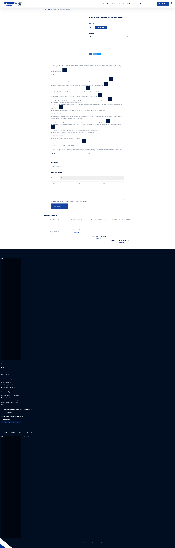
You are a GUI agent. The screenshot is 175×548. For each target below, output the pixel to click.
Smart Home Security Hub (121, 46)
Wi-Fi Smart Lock (53, 231)
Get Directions (6, 419)
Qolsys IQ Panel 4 (124, 43)
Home (45, 9)
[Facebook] (90, 54)
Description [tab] (54, 61)
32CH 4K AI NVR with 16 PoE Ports (122, 240)
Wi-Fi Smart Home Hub (115, 48)
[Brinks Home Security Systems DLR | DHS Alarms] (12, 4)
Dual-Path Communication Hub (112, 39)
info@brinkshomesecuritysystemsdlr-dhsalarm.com (18, 409)
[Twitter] (95, 54)
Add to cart (101, 27)
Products (50, 9)
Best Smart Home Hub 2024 (121, 36)
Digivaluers (107, 542)
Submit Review (57, 206)
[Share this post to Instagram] (99, 54)
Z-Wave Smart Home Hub (112, 49)
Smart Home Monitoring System (107, 46)
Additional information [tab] (65, 61)
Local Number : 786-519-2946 (12, 422)
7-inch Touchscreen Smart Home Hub (105, 36)
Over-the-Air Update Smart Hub (112, 43)
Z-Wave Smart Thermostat (99, 236)
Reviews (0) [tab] (76, 61)
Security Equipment (101, 33)
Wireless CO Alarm (76, 230)
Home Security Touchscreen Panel (114, 41)
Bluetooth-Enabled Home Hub (115, 37)
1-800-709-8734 (8, 412)
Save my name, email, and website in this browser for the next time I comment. (70, 201)
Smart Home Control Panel (113, 44)
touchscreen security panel (103, 48)
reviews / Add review (93, 19)
